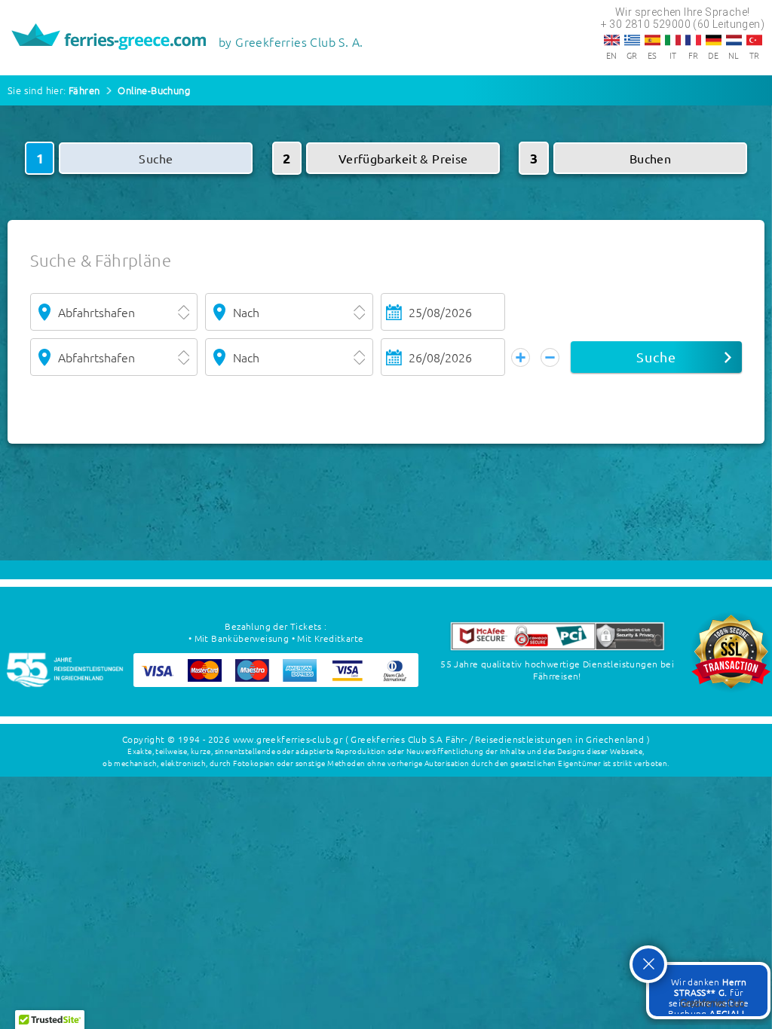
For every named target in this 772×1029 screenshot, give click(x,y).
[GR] (632, 40)
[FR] (693, 40)
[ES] (652, 40)
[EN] (612, 40)
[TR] (754, 40)
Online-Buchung (154, 90)
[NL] (734, 40)
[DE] (713, 40)
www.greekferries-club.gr (288, 739)
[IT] (673, 40)
